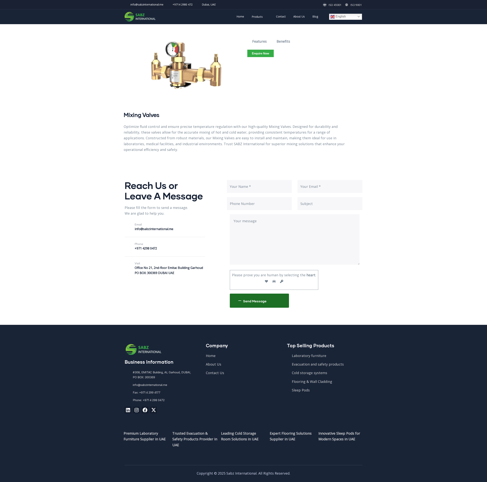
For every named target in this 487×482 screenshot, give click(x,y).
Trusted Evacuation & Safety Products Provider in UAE (194, 439)
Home (240, 16)
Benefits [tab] (283, 41)
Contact (281, 16)
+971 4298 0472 (146, 248)
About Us (299, 16)
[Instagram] (136, 410)
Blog (315, 16)
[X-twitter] (153, 410)
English (340, 16)
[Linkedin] (128, 410)
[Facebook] (145, 410)
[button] (260, 53)
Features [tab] (259, 41)
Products (257, 16)
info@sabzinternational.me (154, 229)
